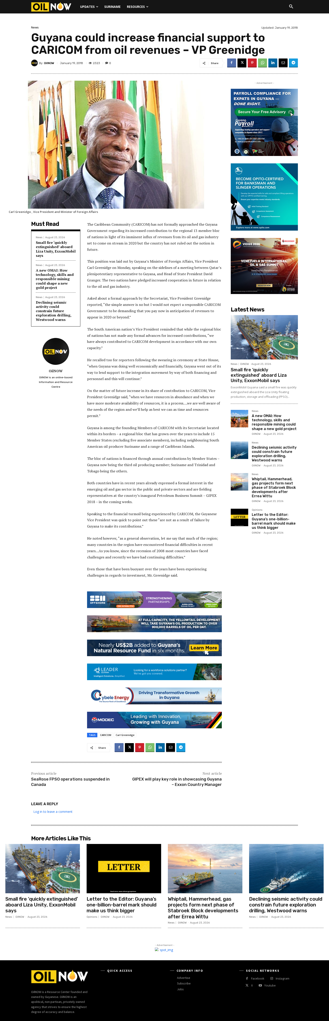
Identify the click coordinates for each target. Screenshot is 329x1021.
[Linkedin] (272, 62)
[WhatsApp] (262, 62)
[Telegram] (293, 62)
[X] (241, 62)
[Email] (283, 62)
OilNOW (49, 63)
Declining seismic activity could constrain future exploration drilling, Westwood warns (53, 311)
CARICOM (105, 735)
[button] (291, 6)
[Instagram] (271, 978)
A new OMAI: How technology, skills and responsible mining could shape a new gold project (55, 279)
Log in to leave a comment (53, 811)
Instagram (282, 978)
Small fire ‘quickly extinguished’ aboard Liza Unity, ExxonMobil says (56, 249)
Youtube (270, 985)
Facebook (257, 978)
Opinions (257, 510)
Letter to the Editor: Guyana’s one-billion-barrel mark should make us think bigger (274, 521)
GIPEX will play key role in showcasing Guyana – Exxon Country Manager (177, 782)
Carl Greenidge (125, 735)
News (35, 27)
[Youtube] (260, 985)
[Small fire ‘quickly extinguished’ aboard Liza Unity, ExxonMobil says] (264, 337)
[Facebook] (231, 62)
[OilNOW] (35, 63)
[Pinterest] (252, 62)
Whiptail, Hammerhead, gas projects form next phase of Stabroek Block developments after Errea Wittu (274, 487)
